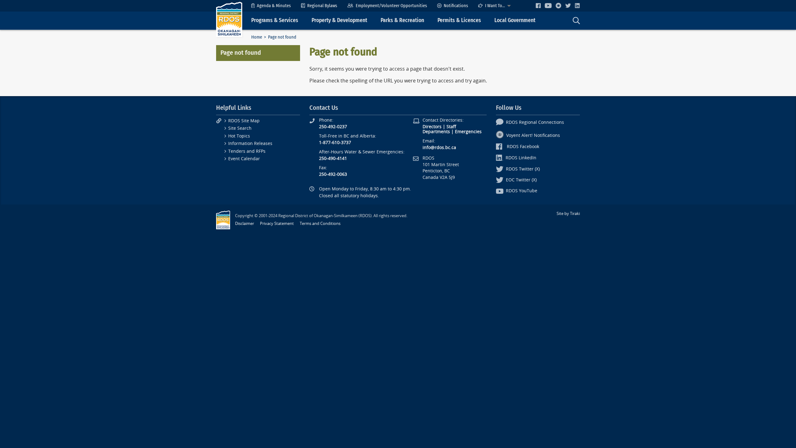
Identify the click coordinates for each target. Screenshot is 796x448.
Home (256, 37)
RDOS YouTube (521, 191)
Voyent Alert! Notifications (533, 135)
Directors (432, 126)
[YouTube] (548, 5)
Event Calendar (244, 158)
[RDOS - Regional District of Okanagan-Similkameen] (229, 19)
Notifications (456, 5)
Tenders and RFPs (247, 151)
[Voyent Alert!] (558, 5)
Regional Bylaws (322, 5)
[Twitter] (568, 5)
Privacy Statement (277, 223)
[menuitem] (271, 6)
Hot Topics (239, 136)
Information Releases (250, 143)
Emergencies (468, 131)
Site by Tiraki (568, 213)
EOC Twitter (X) (521, 180)
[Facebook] (538, 5)
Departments (436, 131)
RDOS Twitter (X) (523, 169)
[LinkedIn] (577, 5)
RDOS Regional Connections (535, 122)
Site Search (240, 128)
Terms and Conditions (320, 223)
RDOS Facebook (523, 146)
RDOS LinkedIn (521, 158)
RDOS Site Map (244, 121)
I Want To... (495, 5)
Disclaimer (244, 223)
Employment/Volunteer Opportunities (391, 5)
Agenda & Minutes (274, 5)
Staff (451, 126)
